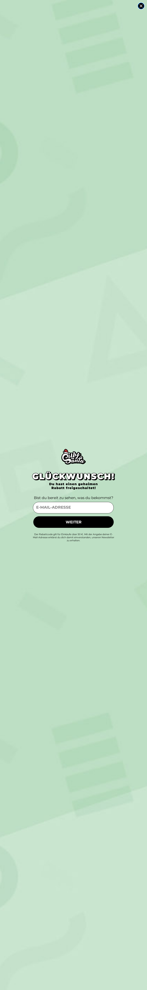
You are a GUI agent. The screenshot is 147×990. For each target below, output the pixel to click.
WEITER (74, 522)
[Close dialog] (141, 6)
